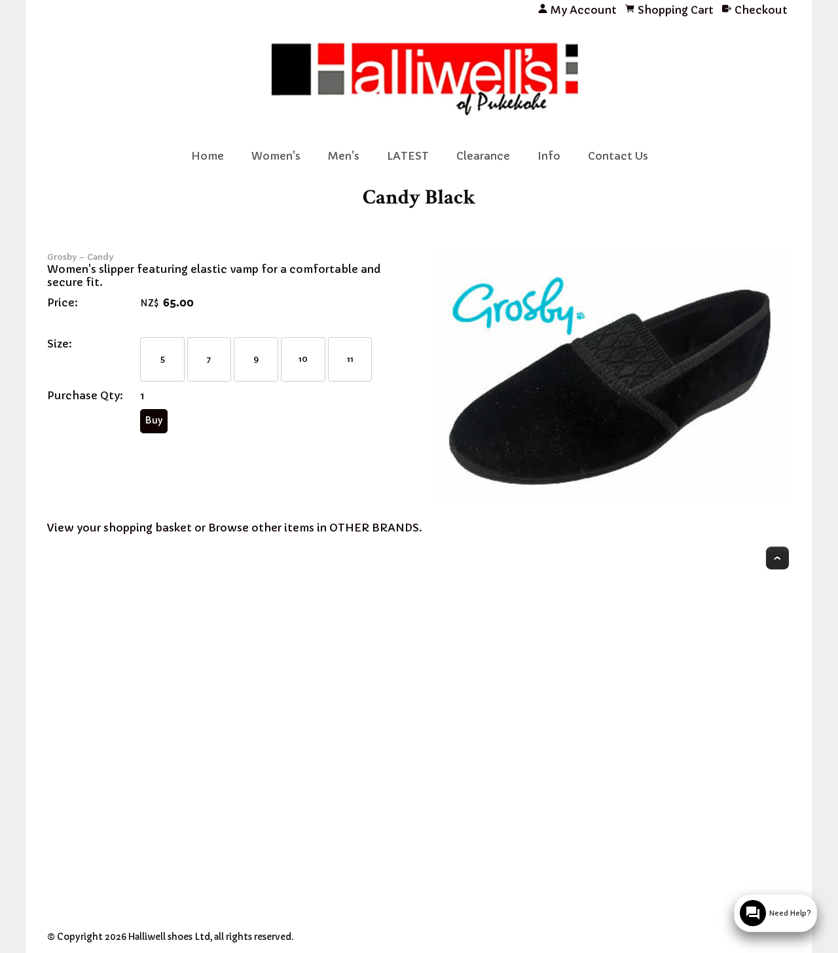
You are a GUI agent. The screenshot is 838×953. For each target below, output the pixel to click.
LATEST (408, 155)
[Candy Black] (612, 497)
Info (548, 155)
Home (207, 155)
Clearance (483, 155)
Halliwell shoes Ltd (169, 937)
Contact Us (618, 155)
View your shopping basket (119, 527)
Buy (154, 420)
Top (777, 558)
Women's (276, 155)
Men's (343, 155)
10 (303, 359)
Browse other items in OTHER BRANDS (313, 527)
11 (350, 359)
